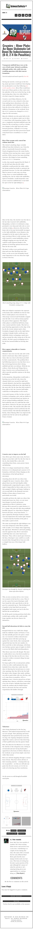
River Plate (22, 833)
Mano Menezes (21, 830)
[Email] (26, 15)
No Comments (25, 58)
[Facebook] (16, 15)
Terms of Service (16, 921)
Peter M (26, 76)
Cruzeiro (13, 830)
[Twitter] (19, 15)
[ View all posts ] (20, 873)
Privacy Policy (16, 920)
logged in (12, 890)
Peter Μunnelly (17, 58)
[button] (5, 12)
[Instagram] (23, 15)
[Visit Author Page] (6, 841)
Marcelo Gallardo (12, 833)
